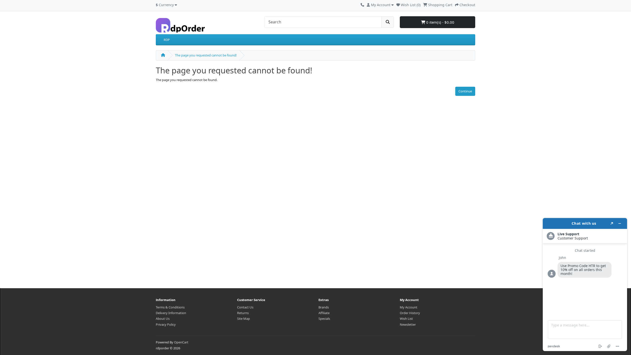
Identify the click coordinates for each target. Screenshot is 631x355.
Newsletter (408, 324)
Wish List (406, 318)
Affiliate (324, 313)
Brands (323, 307)
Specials (324, 318)
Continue (465, 91)
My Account (408, 307)
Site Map (243, 318)
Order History (410, 313)
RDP (167, 39)
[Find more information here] (585, 284)
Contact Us (245, 307)
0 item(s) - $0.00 (439, 22)
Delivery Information (171, 313)
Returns (243, 313)
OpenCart (181, 342)
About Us (163, 318)
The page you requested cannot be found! (206, 55)
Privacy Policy (166, 324)
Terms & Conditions (170, 307)
